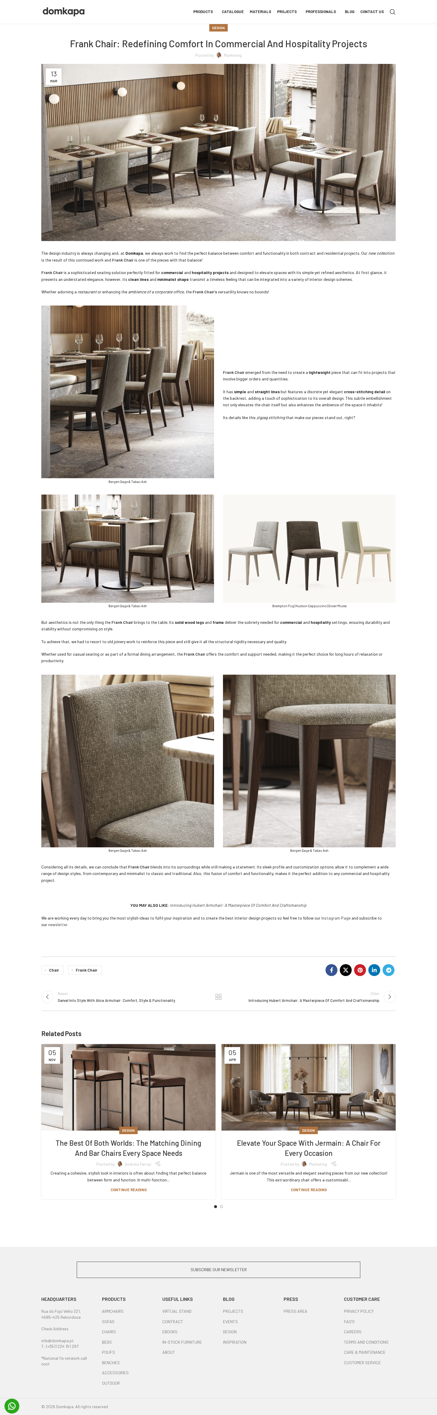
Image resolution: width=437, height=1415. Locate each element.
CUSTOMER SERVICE (362, 1362)
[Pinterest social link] (360, 970)
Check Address (54, 1328)
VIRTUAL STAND (176, 1311)
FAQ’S (349, 1321)
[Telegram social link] (388, 970)
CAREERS (352, 1331)
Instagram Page (335, 917)
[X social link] (346, 970)
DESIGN (230, 1331)
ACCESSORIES (115, 1372)
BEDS (107, 1342)
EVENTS (230, 1321)
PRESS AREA (295, 1311)
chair (54, 969)
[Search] (393, 12)
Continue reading (129, 1190)
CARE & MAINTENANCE (365, 1352)
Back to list (218, 997)
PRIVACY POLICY (359, 1311)
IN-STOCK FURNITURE (182, 1342)
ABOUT (168, 1352)
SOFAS (108, 1321)
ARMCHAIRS (113, 1311)
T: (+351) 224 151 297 (59, 1346)
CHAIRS (109, 1331)
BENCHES (111, 1362)
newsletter (57, 924)
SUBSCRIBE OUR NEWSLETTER (219, 1269)
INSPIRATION (234, 1342)
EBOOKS (169, 1331)
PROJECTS (233, 1311)
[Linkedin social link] (374, 970)
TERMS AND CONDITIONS (366, 1342)
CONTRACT (172, 1321)
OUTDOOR (111, 1383)
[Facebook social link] (331, 970)
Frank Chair (86, 969)
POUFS (108, 1352)
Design (218, 28)
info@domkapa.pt (57, 1340)
